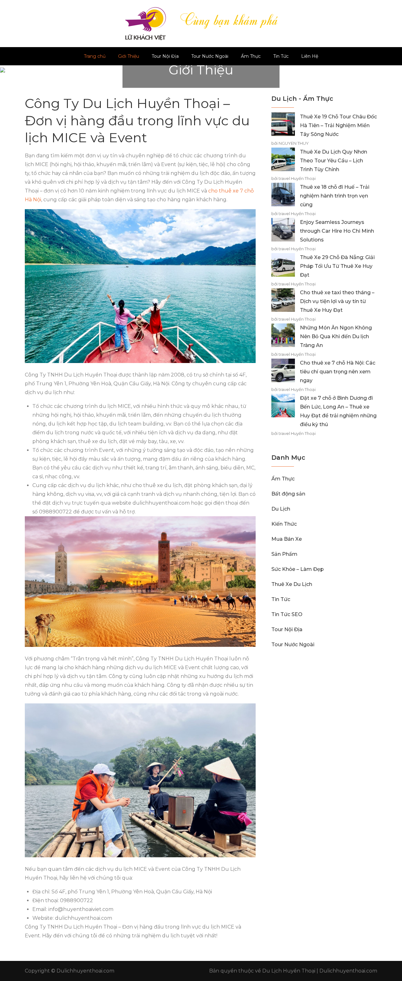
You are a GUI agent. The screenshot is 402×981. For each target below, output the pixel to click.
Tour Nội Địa (165, 56)
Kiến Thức (284, 524)
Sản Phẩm (284, 554)
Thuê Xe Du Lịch (291, 584)
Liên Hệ (309, 56)
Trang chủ (95, 56)
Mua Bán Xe (286, 539)
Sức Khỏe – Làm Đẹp (297, 569)
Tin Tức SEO (286, 614)
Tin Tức (281, 56)
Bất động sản (288, 494)
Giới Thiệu (128, 56)
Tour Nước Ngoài (209, 56)
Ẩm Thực (251, 56)
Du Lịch (280, 509)
